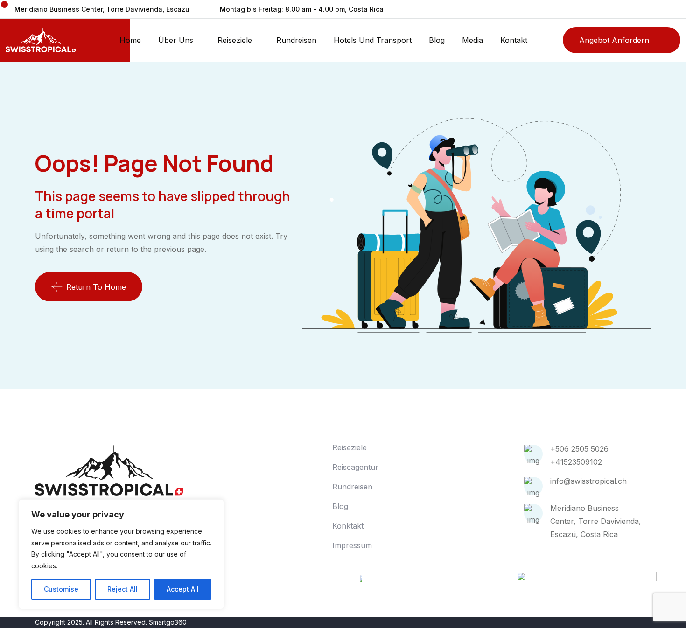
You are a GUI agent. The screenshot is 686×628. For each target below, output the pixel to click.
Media (472, 40)
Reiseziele (234, 40)
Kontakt (513, 40)
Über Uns (175, 40)
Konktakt (348, 525)
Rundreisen (296, 40)
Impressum (352, 545)
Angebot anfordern (614, 40)
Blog (437, 40)
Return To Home (96, 287)
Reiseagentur (355, 467)
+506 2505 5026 (579, 449)
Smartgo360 (168, 622)
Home (130, 40)
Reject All (122, 589)
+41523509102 (576, 462)
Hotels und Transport (373, 40)
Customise (61, 589)
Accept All (183, 589)
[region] (121, 554)
